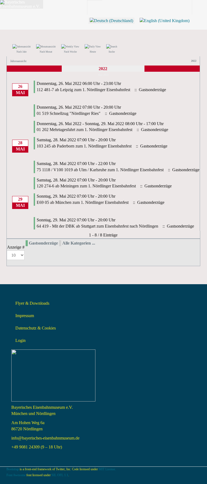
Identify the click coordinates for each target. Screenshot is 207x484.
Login (20, 340)
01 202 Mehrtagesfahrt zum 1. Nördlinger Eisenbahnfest (84, 129)
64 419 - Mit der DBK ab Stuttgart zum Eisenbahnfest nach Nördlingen (97, 226)
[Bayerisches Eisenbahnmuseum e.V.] (21, 4)
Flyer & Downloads (32, 303)
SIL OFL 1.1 (59, 475)
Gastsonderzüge (43, 243)
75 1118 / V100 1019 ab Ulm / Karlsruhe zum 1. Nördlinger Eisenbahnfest (100, 169)
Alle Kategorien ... (78, 243)
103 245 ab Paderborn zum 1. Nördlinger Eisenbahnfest (84, 146)
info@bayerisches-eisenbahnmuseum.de (45, 438)
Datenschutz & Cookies (35, 328)
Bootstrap (12, 469)
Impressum (24, 315)
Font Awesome (16, 475)
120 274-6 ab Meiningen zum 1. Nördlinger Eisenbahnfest (86, 186)
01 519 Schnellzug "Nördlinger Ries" (69, 113)
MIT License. (107, 469)
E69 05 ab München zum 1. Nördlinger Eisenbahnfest (83, 202)
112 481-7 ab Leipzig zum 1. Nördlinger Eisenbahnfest (83, 89)
